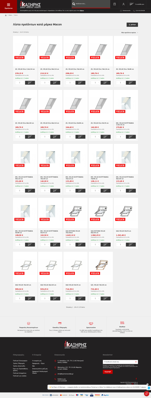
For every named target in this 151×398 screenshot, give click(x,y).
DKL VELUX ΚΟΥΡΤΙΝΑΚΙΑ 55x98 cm (24, 232)
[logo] (30, 4)
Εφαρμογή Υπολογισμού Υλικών (40, 372)
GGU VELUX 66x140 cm (48, 285)
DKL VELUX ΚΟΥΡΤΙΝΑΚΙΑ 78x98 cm (99, 177)
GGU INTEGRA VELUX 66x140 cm (98, 232)
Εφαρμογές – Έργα (38, 363)
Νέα (33, 366)
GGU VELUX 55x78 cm (123, 231)
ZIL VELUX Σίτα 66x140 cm (24, 123)
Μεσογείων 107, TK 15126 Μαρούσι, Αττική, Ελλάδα (70, 368)
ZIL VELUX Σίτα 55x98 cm (74, 123)
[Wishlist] (114, 4)
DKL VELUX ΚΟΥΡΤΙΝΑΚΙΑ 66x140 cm (125, 177)
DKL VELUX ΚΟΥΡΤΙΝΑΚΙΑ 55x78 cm (49, 232)
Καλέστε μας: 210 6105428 (62, 380)
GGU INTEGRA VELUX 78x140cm (73, 232)
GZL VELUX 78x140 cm (99, 285)
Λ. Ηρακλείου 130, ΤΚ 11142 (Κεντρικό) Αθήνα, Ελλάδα (71, 361)
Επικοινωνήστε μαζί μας (40, 369)
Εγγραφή (108, 372)
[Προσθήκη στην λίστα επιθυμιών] (35, 40)
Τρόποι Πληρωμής (19, 363)
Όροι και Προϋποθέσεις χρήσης (20, 369)
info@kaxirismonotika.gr (65, 374)
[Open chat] (146, 393)
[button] (73, 4)
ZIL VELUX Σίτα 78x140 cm (75, 69)
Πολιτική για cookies (19, 376)
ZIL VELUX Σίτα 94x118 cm (49, 69)
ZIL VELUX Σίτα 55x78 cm (100, 123)
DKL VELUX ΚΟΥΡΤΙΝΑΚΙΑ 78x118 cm (74, 177)
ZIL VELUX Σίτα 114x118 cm (25, 69)
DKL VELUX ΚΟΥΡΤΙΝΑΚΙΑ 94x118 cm (24, 177)
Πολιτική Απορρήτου (19, 373)
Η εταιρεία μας (37, 361)
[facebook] (136, 379)
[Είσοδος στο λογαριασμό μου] (123, 4)
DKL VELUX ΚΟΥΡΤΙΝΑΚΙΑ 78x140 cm (49, 177)
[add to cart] (30, 83)
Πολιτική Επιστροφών (20, 361)
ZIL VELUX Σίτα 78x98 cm (125, 69)
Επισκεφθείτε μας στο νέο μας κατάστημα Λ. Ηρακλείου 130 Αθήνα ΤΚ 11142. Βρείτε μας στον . (52, 10)
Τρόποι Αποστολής (19, 366)
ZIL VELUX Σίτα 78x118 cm (100, 69)
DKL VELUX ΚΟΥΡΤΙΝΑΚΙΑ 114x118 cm (125, 124)
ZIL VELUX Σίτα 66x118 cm (49, 123)
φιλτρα (133, 24)
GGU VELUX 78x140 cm (23, 285)
